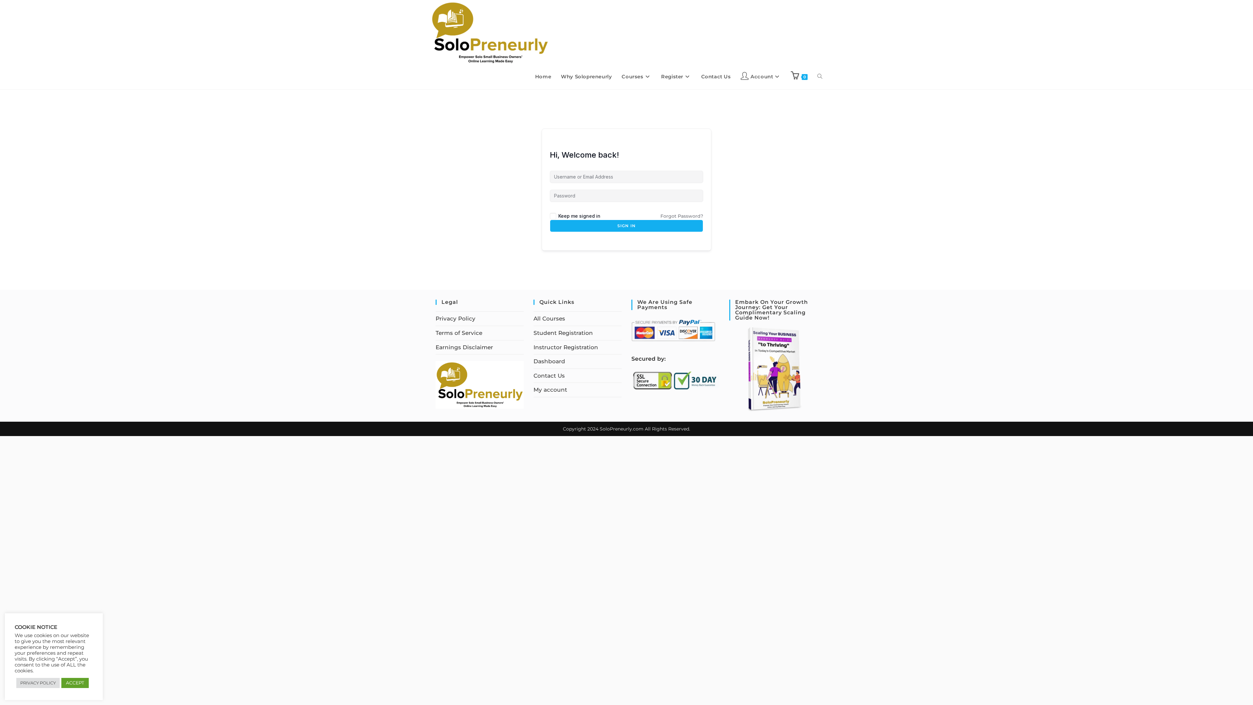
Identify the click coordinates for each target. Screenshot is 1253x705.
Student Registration (563, 333)
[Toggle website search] (819, 77)
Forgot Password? (681, 216)
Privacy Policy (455, 318)
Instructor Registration (566, 347)
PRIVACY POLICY (38, 682)
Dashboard (549, 361)
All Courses (549, 318)
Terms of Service (459, 333)
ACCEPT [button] (75, 683)
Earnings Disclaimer (464, 347)
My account (550, 389)
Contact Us (549, 375)
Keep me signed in (579, 216)
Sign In (626, 225)
